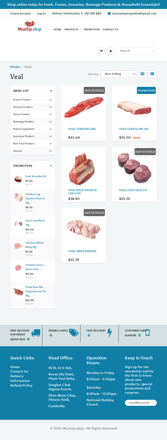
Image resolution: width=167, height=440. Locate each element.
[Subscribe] (151, 402)
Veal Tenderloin (82, 129)
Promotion (92, 29)
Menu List (21, 91)
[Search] (153, 51)
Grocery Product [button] (23, 108)
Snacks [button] (18, 152)
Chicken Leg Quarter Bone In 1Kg (35, 198)
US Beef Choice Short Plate (34, 267)
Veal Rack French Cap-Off (82, 191)
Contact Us (110, 29)
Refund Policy (21, 385)
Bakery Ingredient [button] (23, 130)
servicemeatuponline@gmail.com (134, 13)
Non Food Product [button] (24, 144)
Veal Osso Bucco (133, 190)
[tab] (32, 99)
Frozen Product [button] (22, 100)
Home (58, 29)
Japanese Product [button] (23, 137)
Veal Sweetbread (82, 251)
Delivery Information (66, 13)
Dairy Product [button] (21, 115)
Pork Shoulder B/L (36, 176)
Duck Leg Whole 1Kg (35, 222)
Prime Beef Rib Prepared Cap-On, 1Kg (36, 291)
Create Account (20, 13)
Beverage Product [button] (23, 122)
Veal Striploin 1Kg (134, 129)
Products (71, 29)
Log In (41, 13)
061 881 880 (93, 13)
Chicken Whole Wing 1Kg (34, 244)
